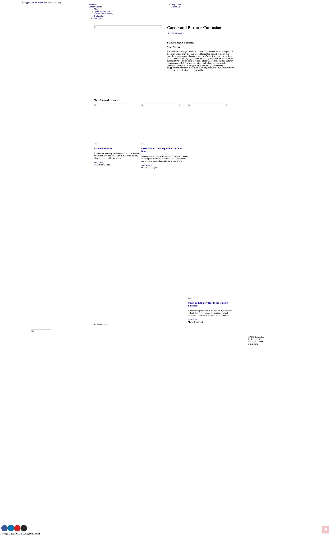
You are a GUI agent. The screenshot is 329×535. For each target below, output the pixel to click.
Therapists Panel (95, 18)
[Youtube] (17, 528)
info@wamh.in (260, 332)
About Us (93, 4)
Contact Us (175, 7)
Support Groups (95, 7)
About (96, 9)
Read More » (99, 162)
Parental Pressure (103, 148)
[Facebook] (4, 528)
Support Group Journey (103, 14)
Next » (105, 324)
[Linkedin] (11, 528)
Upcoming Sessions (102, 11)
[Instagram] (24, 528)
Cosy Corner (176, 4)
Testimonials (99, 16)
